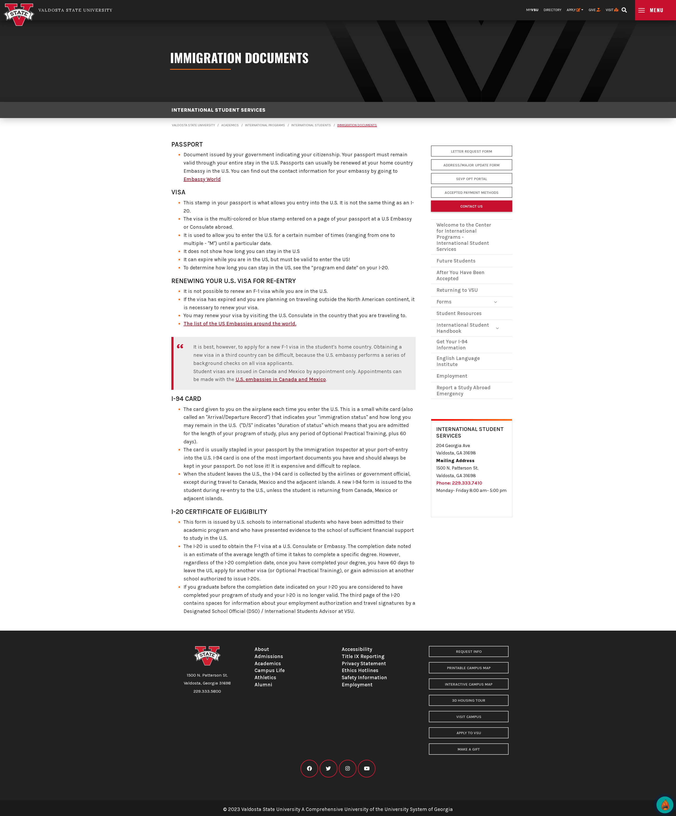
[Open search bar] (624, 8)
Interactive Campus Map (468, 684)
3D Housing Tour (468, 700)
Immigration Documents (357, 125)
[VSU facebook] (309, 769)
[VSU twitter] (328, 769)
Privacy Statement (364, 663)
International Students (311, 125)
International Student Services (218, 110)
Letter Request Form (471, 151)
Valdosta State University (193, 125)
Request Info (469, 651)
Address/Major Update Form (471, 165)
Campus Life (270, 670)
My (532, 10)
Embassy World (202, 179)
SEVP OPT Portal (471, 179)
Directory (552, 10)
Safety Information (364, 677)
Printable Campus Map (469, 668)
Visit (610, 10)
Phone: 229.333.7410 (459, 483)
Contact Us (471, 206)
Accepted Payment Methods (472, 192)
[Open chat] (664, 804)
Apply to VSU (469, 733)
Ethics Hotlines (360, 670)
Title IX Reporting (363, 656)
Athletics (265, 677)
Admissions (269, 656)
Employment (357, 684)
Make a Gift (469, 749)
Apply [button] (571, 10)
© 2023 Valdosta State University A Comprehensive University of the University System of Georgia (338, 809)
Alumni (263, 684)
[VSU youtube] (366, 769)
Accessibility (357, 649)
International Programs (265, 125)
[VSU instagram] (347, 769)
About (262, 649)
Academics (230, 125)
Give (593, 10)
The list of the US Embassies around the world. (240, 324)
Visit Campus (468, 717)
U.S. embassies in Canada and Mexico (281, 379)
